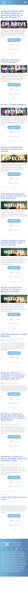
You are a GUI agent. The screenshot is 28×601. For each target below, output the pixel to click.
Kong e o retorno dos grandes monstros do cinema (11, 149)
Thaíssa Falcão (9, 106)
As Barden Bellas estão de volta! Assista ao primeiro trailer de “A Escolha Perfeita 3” (12, 14)
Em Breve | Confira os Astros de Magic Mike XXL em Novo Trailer (14, 459)
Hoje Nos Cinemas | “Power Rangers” (10, 61)
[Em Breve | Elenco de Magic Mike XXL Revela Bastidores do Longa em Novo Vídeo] (10, 424)
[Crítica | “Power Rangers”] (14, 111)
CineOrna (8, 19)
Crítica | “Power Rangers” (14, 105)
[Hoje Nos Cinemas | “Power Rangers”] (14, 68)
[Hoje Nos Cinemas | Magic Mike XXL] (9, 340)
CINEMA (2, 57)
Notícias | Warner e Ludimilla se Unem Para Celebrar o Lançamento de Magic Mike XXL (13, 376)
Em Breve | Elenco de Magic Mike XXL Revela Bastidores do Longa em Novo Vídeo (13, 417)
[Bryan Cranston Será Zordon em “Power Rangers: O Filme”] (14, 298)
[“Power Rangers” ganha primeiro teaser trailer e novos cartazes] (14, 251)
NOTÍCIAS (3, 191)
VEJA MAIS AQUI (14, 40)
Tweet (17, 44)
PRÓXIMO (24, 533)
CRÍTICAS (3, 101)
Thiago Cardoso (9, 153)
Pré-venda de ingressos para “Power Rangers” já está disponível (13, 196)
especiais (3, 144)
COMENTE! (14, 49)
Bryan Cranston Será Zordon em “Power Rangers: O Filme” (11, 289)
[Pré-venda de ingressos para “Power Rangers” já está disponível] (14, 205)
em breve (3, 8)
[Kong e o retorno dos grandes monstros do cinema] (14, 158)
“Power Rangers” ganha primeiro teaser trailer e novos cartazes (13, 243)
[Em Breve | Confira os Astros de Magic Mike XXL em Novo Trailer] (10, 464)
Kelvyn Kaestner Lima (10, 64)
